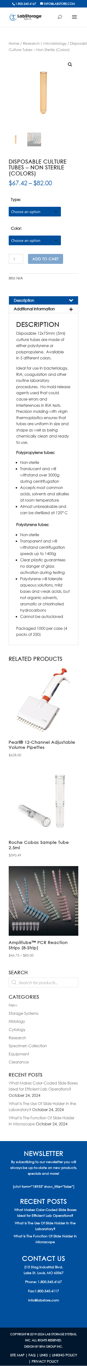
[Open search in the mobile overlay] (43, 982)
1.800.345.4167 (50, 1281)
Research (31, 43)
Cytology (17, 1029)
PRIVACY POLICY (45, 1361)
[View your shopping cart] (62, 18)
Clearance (19, 1061)
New (13, 1005)
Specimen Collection (28, 1045)
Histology (17, 1021)
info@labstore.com (43, 1300)
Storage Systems (23, 1013)
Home (14, 43)
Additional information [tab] (34, 308)
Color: (16, 228)
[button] (70, 64)
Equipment (19, 1053)
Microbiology (54, 43)
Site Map (17, 1355)
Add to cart (45, 258)
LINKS (44, 1355)
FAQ (32, 1355)
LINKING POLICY (64, 1355)
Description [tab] (24, 300)
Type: (16, 199)
